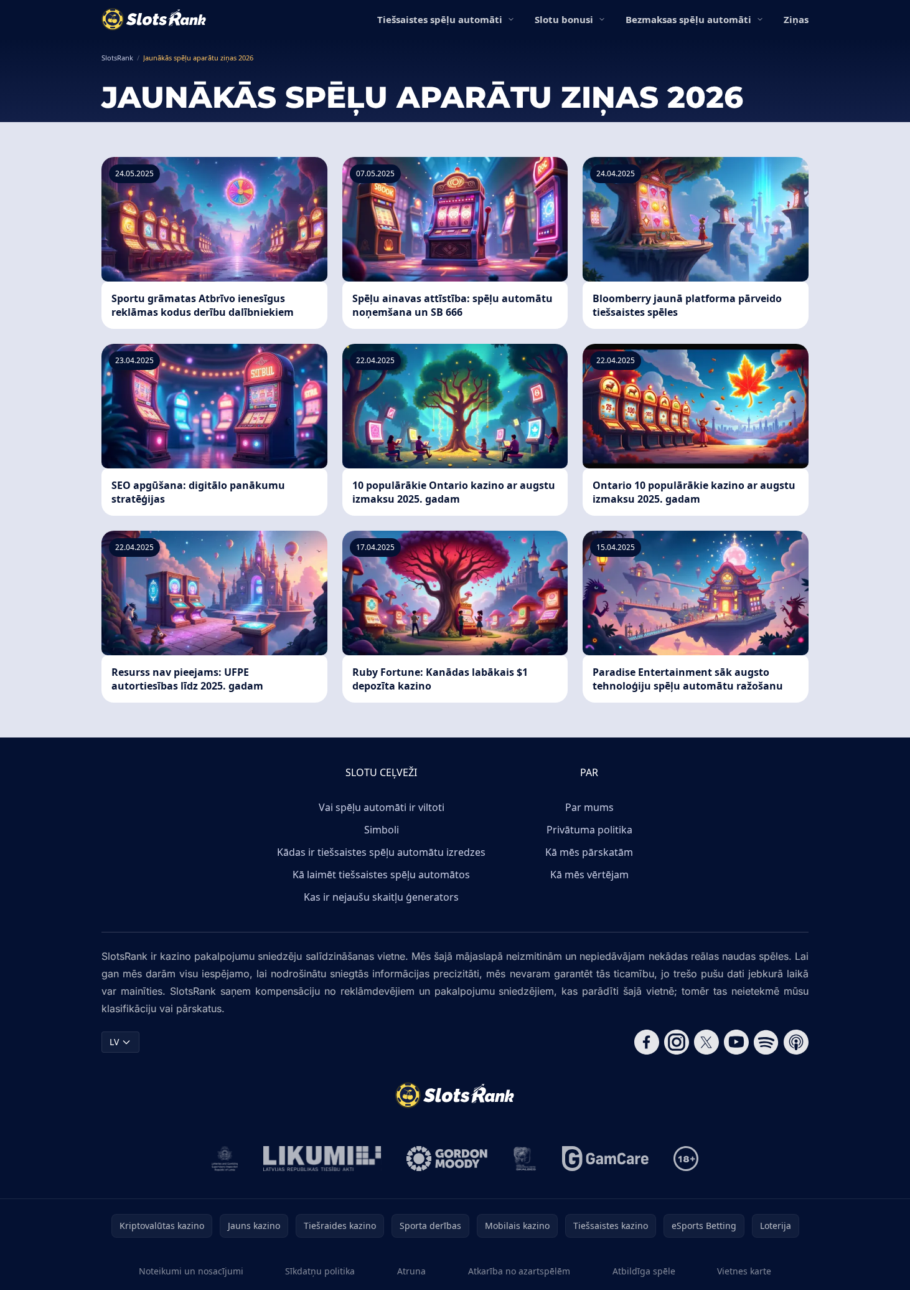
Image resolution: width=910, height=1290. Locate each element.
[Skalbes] (524, 1158)
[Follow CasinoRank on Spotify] (766, 1042)
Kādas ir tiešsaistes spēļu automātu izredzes (381, 852)
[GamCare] (605, 1158)
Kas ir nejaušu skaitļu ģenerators (381, 897)
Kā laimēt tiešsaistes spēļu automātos (381, 874)
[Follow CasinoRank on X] (706, 1042)
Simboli (381, 830)
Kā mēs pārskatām (589, 852)
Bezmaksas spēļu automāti (688, 19)
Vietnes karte (744, 1271)
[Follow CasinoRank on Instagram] (676, 1042)
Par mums (589, 807)
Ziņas (796, 19)
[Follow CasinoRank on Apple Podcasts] (796, 1042)
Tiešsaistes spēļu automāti (439, 19)
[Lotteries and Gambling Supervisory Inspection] (225, 1158)
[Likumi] (322, 1158)
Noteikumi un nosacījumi (191, 1271)
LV (114, 1042)
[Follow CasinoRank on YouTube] (736, 1042)
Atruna (411, 1271)
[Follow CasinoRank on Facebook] (646, 1042)
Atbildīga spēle (643, 1271)
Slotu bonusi (564, 19)
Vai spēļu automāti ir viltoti (381, 807)
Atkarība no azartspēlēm (519, 1271)
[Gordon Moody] (446, 1158)
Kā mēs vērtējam (589, 874)
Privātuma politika (589, 830)
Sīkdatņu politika (320, 1271)
